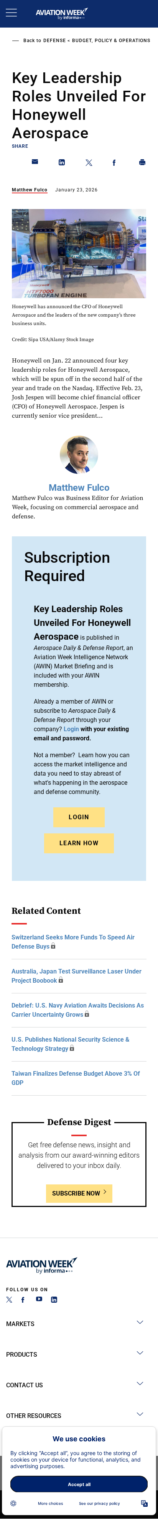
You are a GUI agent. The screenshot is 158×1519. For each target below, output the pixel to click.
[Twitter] (9, 1300)
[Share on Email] (35, 163)
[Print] (142, 163)
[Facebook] (24, 1300)
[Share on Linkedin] (62, 163)
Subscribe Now (76, 1193)
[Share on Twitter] (89, 163)
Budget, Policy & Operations (111, 40)
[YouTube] (39, 1300)
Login (79, 817)
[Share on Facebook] (115, 163)
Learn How (79, 843)
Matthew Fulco (30, 190)
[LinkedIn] (54, 1300)
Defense (54, 40)
